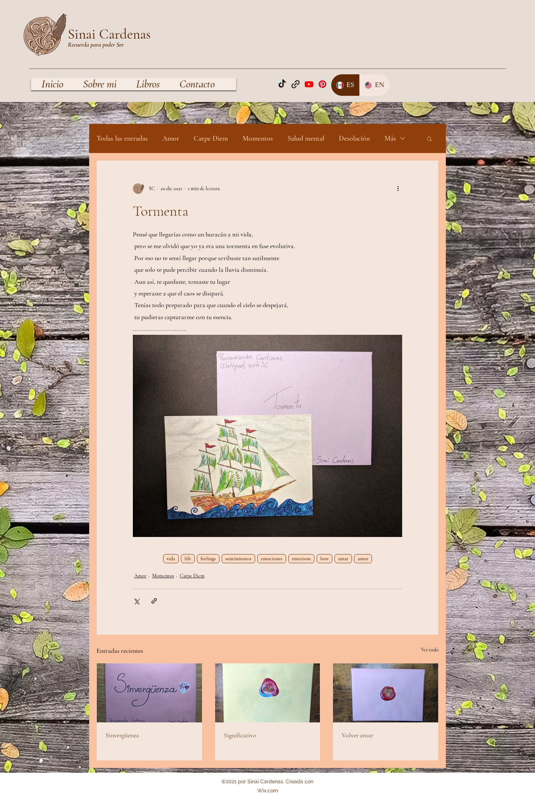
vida (171, 559)
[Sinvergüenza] (149, 692)
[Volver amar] (385, 692)
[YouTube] (309, 84)
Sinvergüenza (122, 735)
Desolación (354, 138)
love (324, 559)
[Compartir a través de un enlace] (154, 600)
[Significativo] (267, 692)
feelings (208, 559)
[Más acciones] (397, 188)
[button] (429, 138)
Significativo (240, 735)
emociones (271, 559)
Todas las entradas (122, 138)
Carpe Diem (211, 138)
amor (363, 559)
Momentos (257, 138)
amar (343, 559)
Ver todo (430, 650)
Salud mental (306, 138)
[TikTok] (282, 84)
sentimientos (238, 559)
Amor (170, 138)
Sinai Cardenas (109, 34)
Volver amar (357, 735)
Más (390, 138)
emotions (301, 559)
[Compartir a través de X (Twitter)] (136, 600)
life (188, 559)
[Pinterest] (322, 84)
